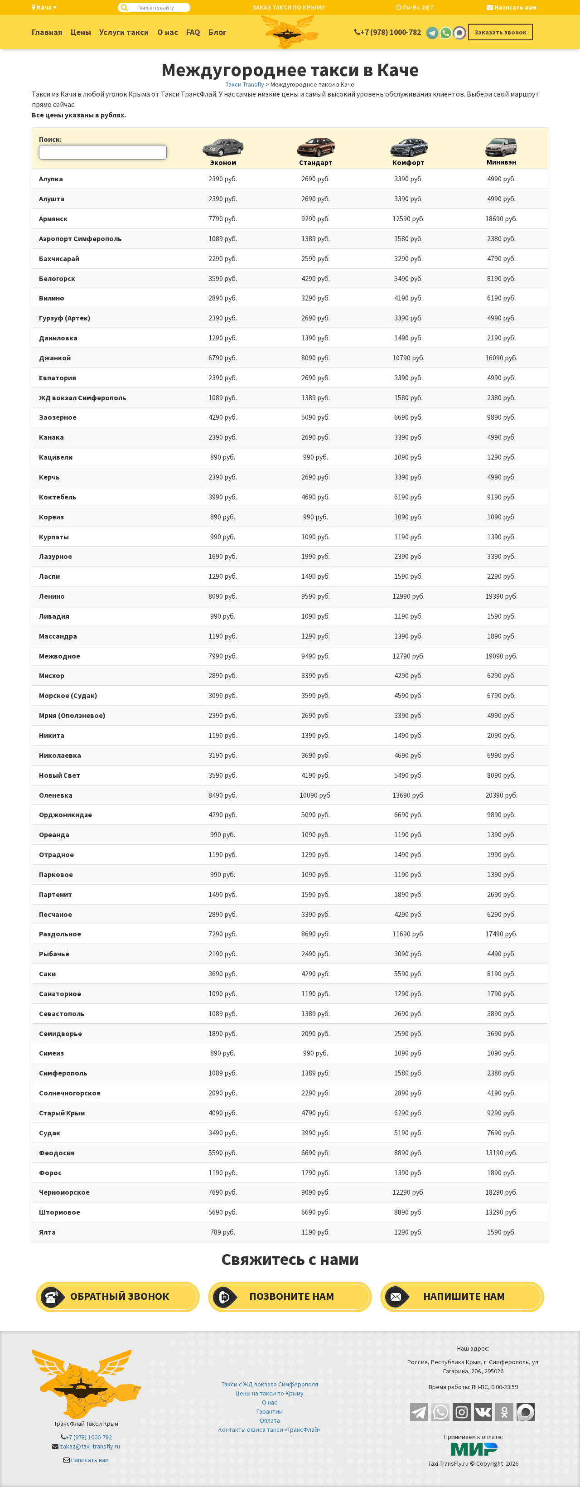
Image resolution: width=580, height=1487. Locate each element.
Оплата (270, 1420)
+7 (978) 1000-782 (390, 32)
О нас (167, 31)
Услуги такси (124, 31)
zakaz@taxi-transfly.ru (90, 1446)
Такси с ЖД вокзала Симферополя (270, 1384)
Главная (47, 31)
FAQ (193, 31)
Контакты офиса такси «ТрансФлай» (269, 1429)
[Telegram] (432, 32)
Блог (217, 31)
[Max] (459, 32)
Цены (81, 31)
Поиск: (50, 139)
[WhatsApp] (446, 32)
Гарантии (269, 1411)
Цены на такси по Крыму (270, 1393)
